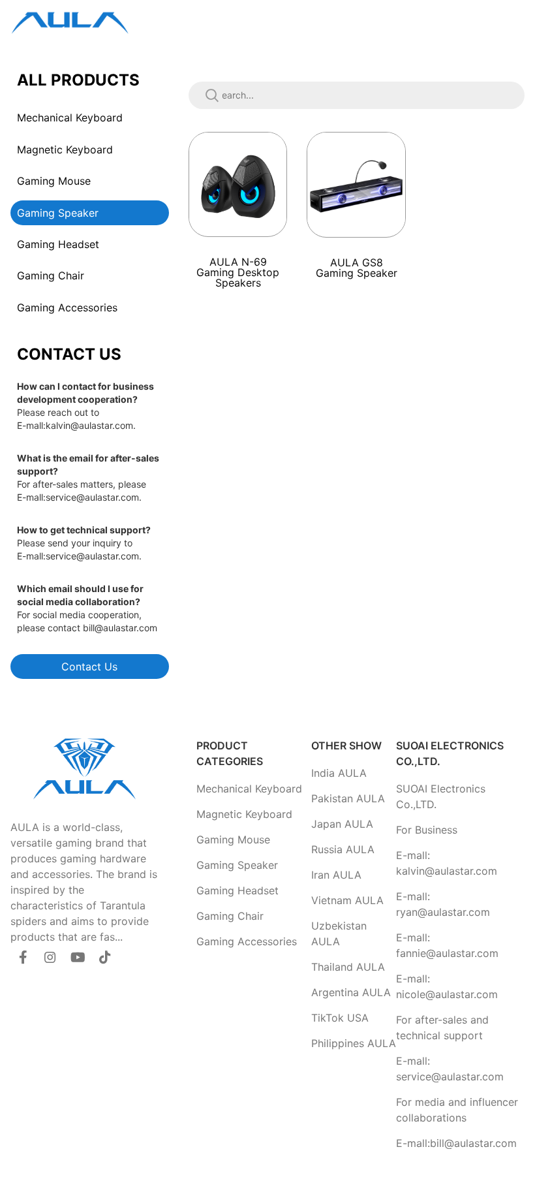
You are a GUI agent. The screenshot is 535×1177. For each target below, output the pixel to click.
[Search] (212, 95)
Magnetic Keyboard (65, 149)
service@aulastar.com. (94, 497)
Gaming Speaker (58, 212)
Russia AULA (342, 849)
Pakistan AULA (348, 798)
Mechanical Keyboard (70, 117)
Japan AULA (342, 823)
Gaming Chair (50, 275)
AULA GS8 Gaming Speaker (356, 267)
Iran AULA (336, 874)
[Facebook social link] (23, 957)
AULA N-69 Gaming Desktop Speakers (237, 272)
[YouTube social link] (77, 957)
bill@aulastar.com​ (120, 627)
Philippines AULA (353, 1043)
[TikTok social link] (105, 957)
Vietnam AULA (347, 900)
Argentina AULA (351, 992)
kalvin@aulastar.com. (91, 425)
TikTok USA (340, 1017)
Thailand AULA (348, 966)
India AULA (339, 772)
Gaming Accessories (67, 307)
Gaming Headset (58, 244)
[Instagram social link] (50, 957)
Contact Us (89, 666)
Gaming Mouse (54, 180)
